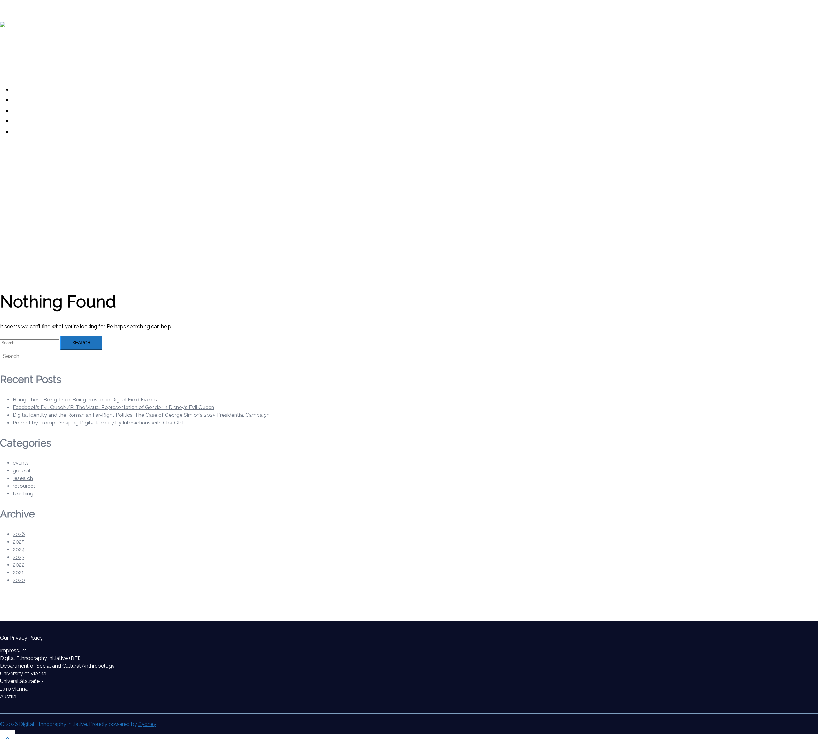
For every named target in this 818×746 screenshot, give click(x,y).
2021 (18, 573)
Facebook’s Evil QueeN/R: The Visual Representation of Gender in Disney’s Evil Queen (113, 407)
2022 (19, 565)
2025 (19, 542)
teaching (23, 494)
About (23, 89)
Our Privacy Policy (21, 638)
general (21, 471)
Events (24, 121)
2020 (19, 580)
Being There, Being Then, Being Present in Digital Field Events (85, 400)
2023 (19, 557)
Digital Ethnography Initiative (67, 48)
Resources (30, 110)
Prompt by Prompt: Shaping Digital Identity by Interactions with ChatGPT (99, 423)
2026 (19, 534)
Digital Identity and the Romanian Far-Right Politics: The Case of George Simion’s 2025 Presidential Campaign (141, 415)
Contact (26, 132)
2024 (19, 550)
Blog (20, 100)
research (23, 478)
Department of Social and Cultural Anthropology (57, 666)
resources (24, 486)
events (21, 463)
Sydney (147, 724)
